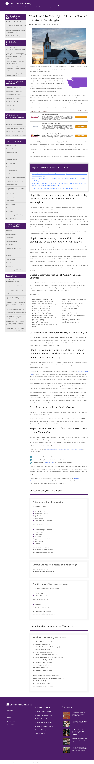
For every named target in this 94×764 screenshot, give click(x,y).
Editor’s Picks (46, 6)
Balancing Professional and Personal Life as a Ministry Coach (79, 740)
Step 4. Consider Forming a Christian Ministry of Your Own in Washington (55, 188)
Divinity (8, 252)
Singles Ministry (10, 204)
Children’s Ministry (11, 149)
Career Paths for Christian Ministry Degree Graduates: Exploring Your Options (15, 304)
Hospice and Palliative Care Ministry (15, 177)
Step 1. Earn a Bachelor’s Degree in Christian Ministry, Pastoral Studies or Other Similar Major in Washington (59, 175)
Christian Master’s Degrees (13, 94)
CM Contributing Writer (43, 24)
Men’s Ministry (10, 193)
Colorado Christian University (51, 123)
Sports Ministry (10, 207)
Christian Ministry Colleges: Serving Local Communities (79, 722)
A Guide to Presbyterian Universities (16, 135)
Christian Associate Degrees (13, 87)
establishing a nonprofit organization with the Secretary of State (63, 449)
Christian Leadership (34, 6)
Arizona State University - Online (52, 134)
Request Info (81, 117)
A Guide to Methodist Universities (15, 131)
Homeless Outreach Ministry (14, 174)
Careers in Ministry (22, 6)
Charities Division (49, 462)
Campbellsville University (50, 114)
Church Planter (10, 156)
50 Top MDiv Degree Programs (14, 36)
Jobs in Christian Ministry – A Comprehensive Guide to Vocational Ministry (15, 68)
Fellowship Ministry (11, 170)
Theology (8, 262)
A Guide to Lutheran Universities (15, 128)
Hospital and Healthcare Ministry (15, 181)
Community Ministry (11, 159)
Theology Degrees (11, 109)
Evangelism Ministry (11, 163)
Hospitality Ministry (11, 184)
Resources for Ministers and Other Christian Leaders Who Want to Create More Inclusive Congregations (16, 311)
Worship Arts (9, 266)
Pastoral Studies (10, 259)
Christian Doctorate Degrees (13, 98)
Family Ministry (10, 166)
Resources (52, 7)
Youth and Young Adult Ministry (14, 215)
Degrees (12, 6)
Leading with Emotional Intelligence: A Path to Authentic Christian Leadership (16, 292)
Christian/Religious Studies (13, 248)
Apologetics (9, 230)
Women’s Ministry (11, 211)
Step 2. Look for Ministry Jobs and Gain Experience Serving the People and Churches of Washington (59, 180)
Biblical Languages (11, 234)
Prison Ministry (10, 200)
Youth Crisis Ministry (12, 218)
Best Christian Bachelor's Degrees (15, 22)
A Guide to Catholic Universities (14, 124)
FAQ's (53, 6)
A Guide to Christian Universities (15, 121)
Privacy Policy (11, 721)
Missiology (9, 255)
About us (10, 710)
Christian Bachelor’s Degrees (14, 91)
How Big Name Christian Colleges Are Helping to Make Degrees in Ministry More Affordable (15, 323)
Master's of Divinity (11, 105)
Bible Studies (9, 237)
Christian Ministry (11, 245)
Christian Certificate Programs (14, 102)
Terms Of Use (11, 725)
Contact (9, 714)
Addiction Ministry (11, 145)
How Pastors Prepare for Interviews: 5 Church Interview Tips (78, 714)
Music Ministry (10, 197)
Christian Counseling (12, 152)
